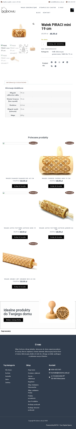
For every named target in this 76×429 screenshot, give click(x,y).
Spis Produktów (33, 401)
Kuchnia (7, 373)
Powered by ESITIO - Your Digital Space (59, 425)
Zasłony (7, 382)
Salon (7, 379)
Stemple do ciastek (47, 7)
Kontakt (46, 13)
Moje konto (31, 370)
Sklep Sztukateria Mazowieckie (33, 386)
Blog (38, 13)
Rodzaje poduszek (34, 404)
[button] (33, 24)
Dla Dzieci (8, 370)
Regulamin (31, 382)
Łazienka (8, 376)
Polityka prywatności (32, 397)
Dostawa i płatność (34, 373)
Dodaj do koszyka (56, 44)
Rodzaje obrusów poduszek (33, 409)
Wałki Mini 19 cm (67, 54)
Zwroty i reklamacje (31, 377)
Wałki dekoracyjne (29, 7)
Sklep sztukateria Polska (33, 391)
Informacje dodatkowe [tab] (16, 82)
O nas (60, 7)
